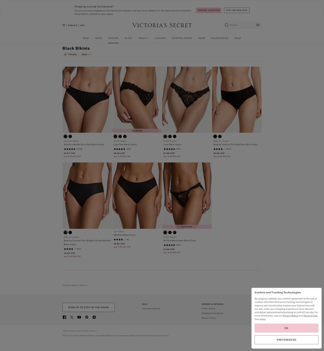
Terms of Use (310, 315)
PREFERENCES (286, 339)
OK (287, 328)
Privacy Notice (290, 315)
